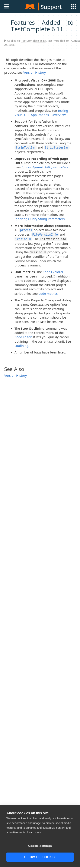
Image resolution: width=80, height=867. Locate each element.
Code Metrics (48, 293)
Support (51, 7)
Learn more (34, 832)
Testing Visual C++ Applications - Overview (41, 112)
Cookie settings (40, 845)
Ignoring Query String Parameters (40, 219)
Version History (34, 72)
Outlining (21, 345)
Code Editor (23, 337)
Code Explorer (53, 272)
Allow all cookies (39, 857)
